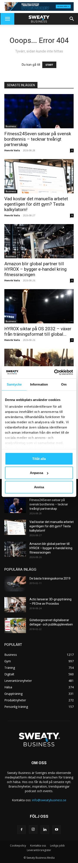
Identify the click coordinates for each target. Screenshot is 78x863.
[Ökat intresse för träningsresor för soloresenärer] (39, 366)
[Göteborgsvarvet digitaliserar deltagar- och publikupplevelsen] (15, 625)
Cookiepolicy (18, 845)
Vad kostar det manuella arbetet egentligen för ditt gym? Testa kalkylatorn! (36, 204)
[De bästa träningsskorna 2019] (15, 583)
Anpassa (36, 473)
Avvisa (39, 487)
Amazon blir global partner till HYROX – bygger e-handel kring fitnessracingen (35, 269)
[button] (7, 19)
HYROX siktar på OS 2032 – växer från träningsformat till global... (37, 331)
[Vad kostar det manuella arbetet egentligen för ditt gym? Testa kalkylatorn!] (39, 176)
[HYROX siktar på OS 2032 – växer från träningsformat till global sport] (39, 306)
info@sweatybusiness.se (49, 800)
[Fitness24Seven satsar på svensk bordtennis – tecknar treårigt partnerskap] (39, 111)
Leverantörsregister (39, 850)
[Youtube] (56, 829)
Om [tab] (64, 384)
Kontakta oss (38, 845)
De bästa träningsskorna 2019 (49, 578)
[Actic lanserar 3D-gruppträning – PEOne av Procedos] (15, 604)
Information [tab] (39, 384)
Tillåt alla (39, 458)
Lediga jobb (57, 845)
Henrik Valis (12, 150)
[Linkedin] (45, 829)
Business (11, 126)
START (49, 64)
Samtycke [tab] (14, 384)
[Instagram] (33, 829)
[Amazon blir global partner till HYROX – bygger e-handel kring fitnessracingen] (39, 241)
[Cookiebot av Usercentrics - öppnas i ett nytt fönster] (55, 372)
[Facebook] (21, 829)
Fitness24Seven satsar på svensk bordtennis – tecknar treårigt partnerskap (37, 139)
